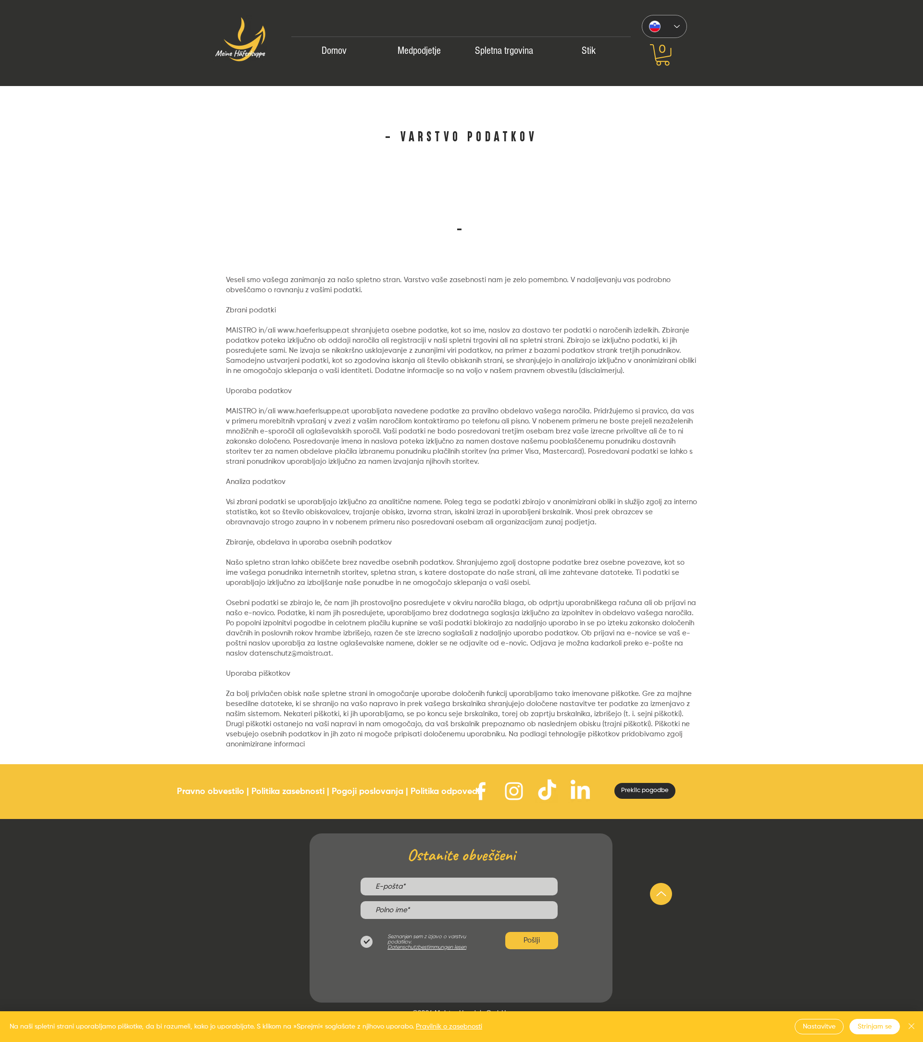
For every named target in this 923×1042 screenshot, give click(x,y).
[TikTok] (547, 791)
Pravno (191, 791)
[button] (662, 55)
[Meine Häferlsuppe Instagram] (514, 791)
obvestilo (226, 791)
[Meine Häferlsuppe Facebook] (481, 791)
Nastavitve (819, 1026)
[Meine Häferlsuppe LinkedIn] (580, 791)
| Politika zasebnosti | (288, 791)
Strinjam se (875, 1026)
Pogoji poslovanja (367, 791)
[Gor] (661, 894)
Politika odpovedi (445, 791)
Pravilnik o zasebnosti (449, 1026)
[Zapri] (911, 1026)
